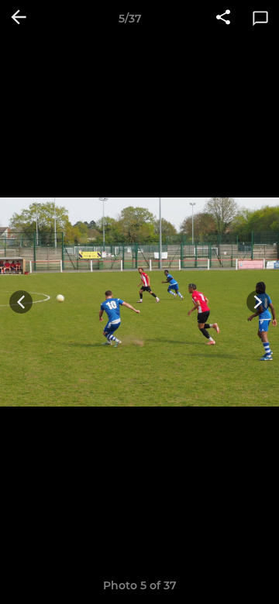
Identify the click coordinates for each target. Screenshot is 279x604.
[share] (223, 18)
